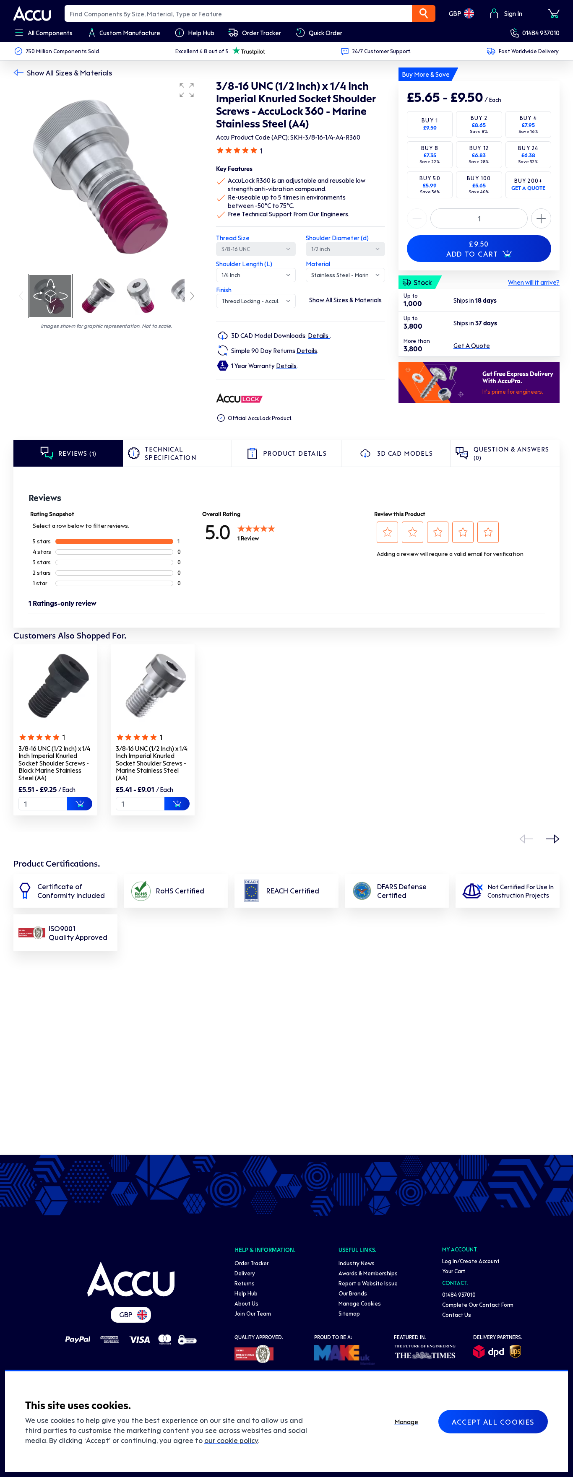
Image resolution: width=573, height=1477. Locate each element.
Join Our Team (252, 1313)
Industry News (357, 1263)
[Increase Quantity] (417, 218)
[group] (106, 175)
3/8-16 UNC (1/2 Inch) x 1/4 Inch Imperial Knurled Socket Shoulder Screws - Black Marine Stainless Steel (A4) (54, 763)
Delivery (244, 1273)
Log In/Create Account (471, 1261)
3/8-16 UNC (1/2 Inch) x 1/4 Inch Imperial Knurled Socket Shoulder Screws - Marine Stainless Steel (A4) (152, 763)
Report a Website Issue (368, 1283)
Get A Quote (471, 345)
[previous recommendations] (526, 839)
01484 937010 (541, 32)
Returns (244, 1283)
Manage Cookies (360, 1303)
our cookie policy (231, 1440)
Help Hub (246, 1293)
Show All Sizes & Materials (69, 72)
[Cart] (554, 13)
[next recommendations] (553, 839)
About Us (246, 1303)
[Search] (423, 13)
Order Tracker (251, 1263)
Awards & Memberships (368, 1273)
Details (319, 335)
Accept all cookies (493, 1421)
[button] (186, 90)
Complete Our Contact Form (477, 1304)
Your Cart (453, 1271)
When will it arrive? (534, 282)
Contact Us (456, 1314)
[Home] (131, 1279)
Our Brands (353, 1293)
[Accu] (32, 13)
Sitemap (349, 1313)
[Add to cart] (79, 803)
